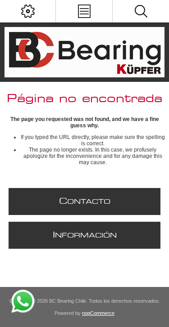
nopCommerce (98, 313)
